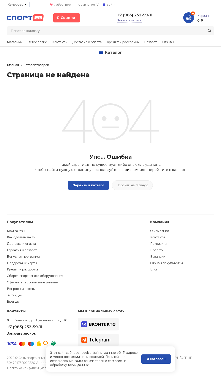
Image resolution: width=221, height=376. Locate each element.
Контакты (59, 42)
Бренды (13, 301)
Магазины (14, 42)
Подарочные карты (22, 263)
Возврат (150, 42)
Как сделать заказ (21, 237)
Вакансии (157, 257)
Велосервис (37, 42)
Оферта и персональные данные (32, 282)
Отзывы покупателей (166, 263)
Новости (157, 250)
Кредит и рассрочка (123, 42)
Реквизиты (158, 244)
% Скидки (14, 295)
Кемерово (15, 4)
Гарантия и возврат (22, 250)
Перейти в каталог (88, 185)
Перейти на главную (132, 185)
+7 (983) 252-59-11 (134, 15)
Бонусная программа (23, 257)
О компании (159, 231)
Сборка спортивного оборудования (35, 276)
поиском (130, 170)
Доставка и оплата (87, 42)
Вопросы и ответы (21, 289)
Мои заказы (16, 231)
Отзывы (168, 42)
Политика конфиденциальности (32, 368)
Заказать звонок (129, 20)
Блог (154, 269)
